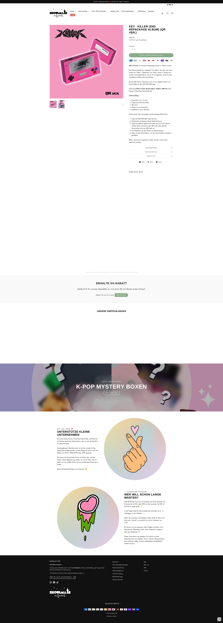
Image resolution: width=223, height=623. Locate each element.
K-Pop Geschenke (127, 11)
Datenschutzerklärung (118, 568)
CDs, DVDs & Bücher (99, 11)
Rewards (151, 11)
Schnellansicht (64, 344)
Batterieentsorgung (117, 576)
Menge (131, 46)
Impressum (115, 562)
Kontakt (146, 571)
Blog (145, 562)
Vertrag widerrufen (117, 579)
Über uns (146, 565)
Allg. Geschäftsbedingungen (120, 565)
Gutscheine (141, 11)
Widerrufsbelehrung (118, 571)
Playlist (83, 450)
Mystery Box (115, 11)
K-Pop (72, 11)
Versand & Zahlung (117, 574)
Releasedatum (151, 152)
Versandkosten (143, 40)
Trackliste (151, 156)
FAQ (145, 568)
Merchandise (83, 11)
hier (136, 272)
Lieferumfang (151, 148)
